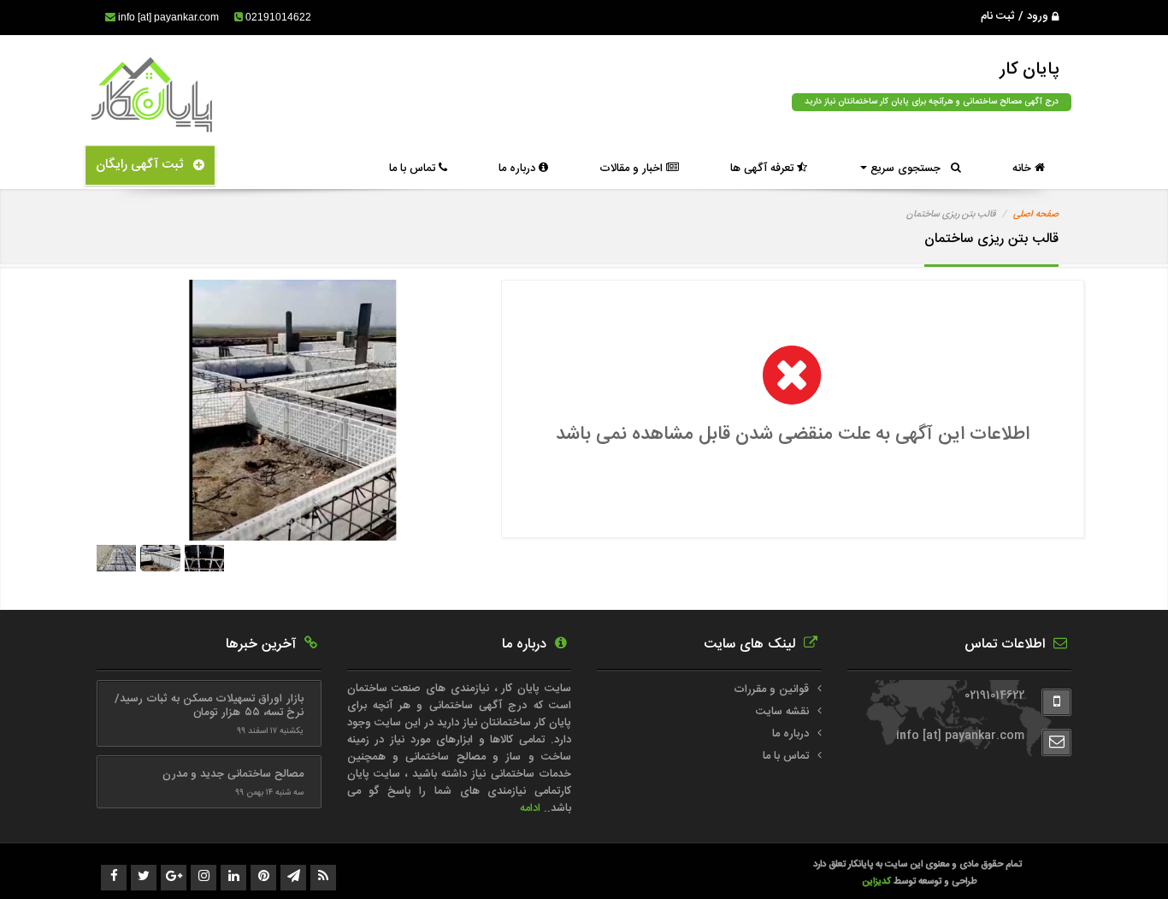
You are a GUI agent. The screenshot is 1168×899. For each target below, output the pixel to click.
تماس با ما (414, 168)
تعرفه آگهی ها (763, 168)
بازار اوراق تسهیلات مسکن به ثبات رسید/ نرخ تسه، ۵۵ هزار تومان (209, 705)
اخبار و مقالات (632, 168)
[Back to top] (1117, 856)
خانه (1023, 168)
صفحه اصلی (1036, 214)
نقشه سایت (782, 711)
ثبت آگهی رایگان (144, 164)
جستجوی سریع (909, 168)
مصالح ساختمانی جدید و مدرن (233, 774)
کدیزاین (878, 881)
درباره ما (518, 168)
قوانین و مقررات (771, 689)
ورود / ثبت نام (1016, 16)
